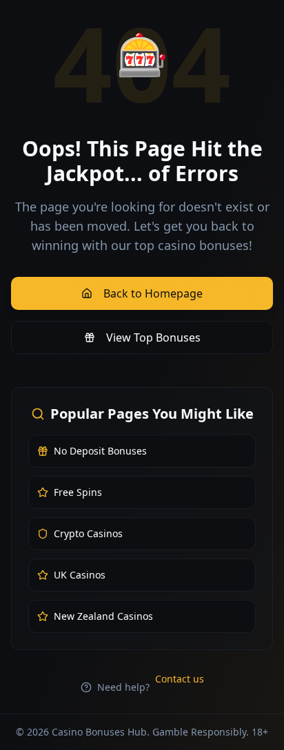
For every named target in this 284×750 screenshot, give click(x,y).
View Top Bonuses (153, 337)
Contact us (179, 678)
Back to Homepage (153, 293)
